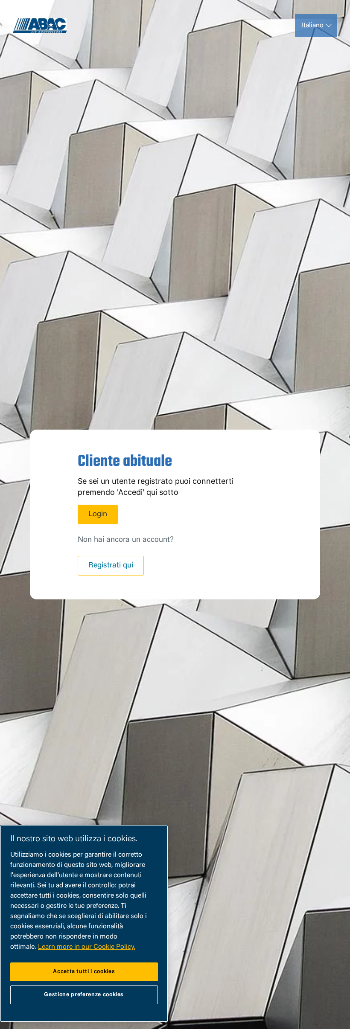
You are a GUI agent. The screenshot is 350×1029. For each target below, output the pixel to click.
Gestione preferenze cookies (84, 994)
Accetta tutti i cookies (84, 971)
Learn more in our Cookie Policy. (86, 947)
